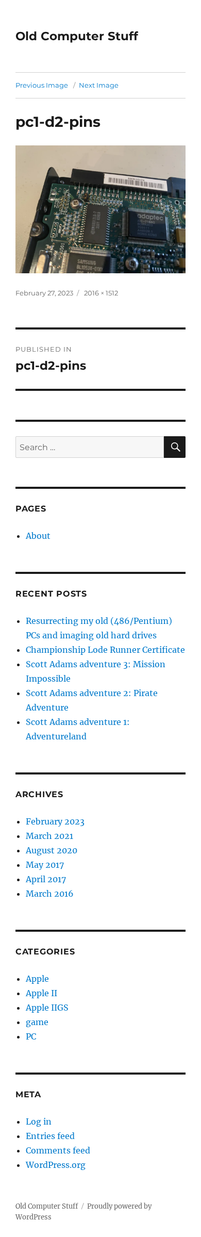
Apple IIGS (47, 1007)
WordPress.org (56, 1165)
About (38, 536)
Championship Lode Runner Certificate (105, 650)
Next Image (99, 85)
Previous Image (41, 85)
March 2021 (49, 836)
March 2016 (50, 893)
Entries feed (50, 1136)
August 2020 (51, 850)
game (37, 1022)
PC (31, 1036)
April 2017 (46, 879)
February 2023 (55, 821)
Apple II (41, 993)
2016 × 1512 (101, 293)
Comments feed (58, 1150)
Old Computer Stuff (76, 36)
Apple (37, 979)
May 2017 (45, 865)
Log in (39, 1121)
